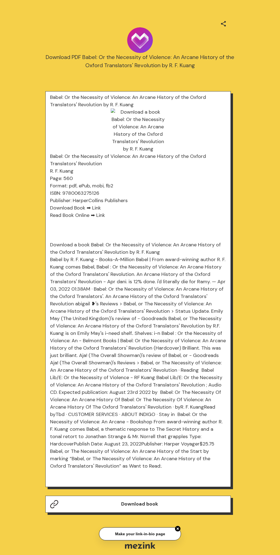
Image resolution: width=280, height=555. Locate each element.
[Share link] (223, 23)
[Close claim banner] (177, 528)
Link (96, 208)
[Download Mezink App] (140, 545)
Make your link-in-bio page (140, 533)
